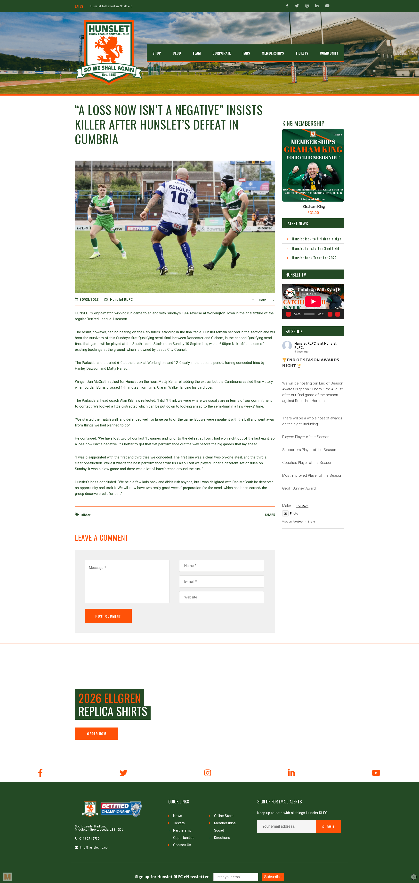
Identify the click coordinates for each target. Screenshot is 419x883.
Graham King (314, 206)
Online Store (224, 816)
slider (86, 515)
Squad (219, 830)
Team (261, 300)
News (177, 816)
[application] (313, 301)
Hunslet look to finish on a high (316, 239)
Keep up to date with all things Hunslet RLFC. (292, 813)
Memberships (225, 823)
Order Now (96, 733)
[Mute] (330, 314)
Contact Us (182, 845)
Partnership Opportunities (183, 834)
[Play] (288, 314)
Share (311, 521)
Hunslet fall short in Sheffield (315, 248)
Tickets (179, 823)
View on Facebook (292, 521)
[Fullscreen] (337, 314)
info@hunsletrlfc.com (95, 847)
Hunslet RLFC (305, 343)
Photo (294, 513)
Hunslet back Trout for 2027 (110, 6)
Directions (222, 837)
